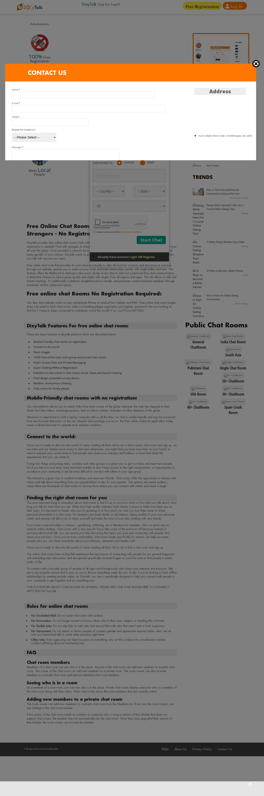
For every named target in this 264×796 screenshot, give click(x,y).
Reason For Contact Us (24, 130)
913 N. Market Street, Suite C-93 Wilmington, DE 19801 (225, 136)
